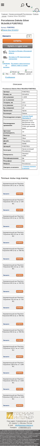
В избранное (10, 77)
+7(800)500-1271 (24, 427)
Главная (4, 14)
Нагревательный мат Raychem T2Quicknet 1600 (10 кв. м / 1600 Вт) (13, 397)
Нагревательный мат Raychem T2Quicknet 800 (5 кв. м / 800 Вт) (13, 314)
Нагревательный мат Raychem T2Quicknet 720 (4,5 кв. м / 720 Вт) (13, 299)
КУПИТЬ (20, 194)
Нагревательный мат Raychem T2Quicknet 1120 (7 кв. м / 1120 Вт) (13, 348)
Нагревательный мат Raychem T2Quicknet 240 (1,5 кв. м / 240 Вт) (13, 201)
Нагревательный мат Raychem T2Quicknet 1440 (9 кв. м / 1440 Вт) (13, 380)
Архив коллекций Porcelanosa (20, 14)
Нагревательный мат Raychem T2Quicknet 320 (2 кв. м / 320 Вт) (13, 217)
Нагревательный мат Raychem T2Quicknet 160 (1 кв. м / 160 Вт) (13, 184)
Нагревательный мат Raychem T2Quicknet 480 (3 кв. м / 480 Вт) (13, 249)
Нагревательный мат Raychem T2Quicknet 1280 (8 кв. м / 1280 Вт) (13, 364)
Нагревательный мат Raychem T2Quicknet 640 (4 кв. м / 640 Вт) (13, 282)
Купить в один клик (17, 46)
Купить (18, 41)
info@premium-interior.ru (24, 425)
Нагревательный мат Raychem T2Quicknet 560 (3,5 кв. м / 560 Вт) (13, 267)
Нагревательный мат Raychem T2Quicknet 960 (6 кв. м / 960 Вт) (13, 331)
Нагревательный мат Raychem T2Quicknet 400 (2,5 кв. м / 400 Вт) (13, 234)
